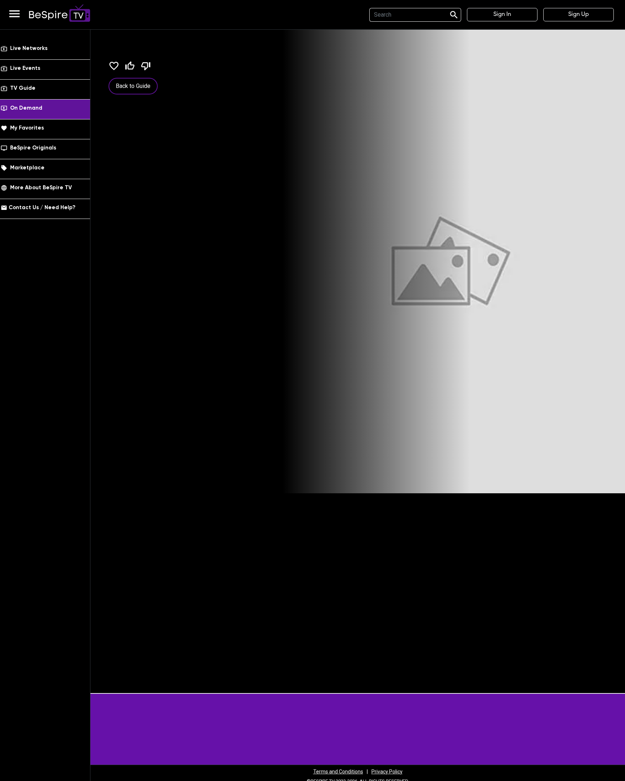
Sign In (502, 14)
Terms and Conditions (338, 771)
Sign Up (578, 14)
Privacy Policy (387, 771)
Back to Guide (133, 86)
